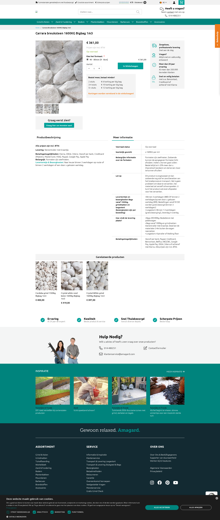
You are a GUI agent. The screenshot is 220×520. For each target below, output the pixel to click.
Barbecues (40, 481)
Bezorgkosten (92, 467)
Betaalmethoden (94, 471)
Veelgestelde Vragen (95, 484)
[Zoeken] (138, 11)
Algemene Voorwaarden (161, 467)
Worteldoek (41, 464)
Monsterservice (93, 487)
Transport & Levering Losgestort (101, 461)
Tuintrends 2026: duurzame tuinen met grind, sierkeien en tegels (128, 411)
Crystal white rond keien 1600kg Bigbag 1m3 (70, 296)
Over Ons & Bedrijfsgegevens (163, 454)
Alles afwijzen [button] (196, 507)
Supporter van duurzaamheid (163, 457)
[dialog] (110, 507)
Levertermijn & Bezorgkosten (49, 162)
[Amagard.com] (37, 12)
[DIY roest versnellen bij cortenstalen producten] (53, 391)
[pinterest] (167, 482)
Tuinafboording (42, 461)
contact (170, 11)
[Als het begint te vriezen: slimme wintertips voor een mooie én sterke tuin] (167, 391)
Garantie (90, 477)
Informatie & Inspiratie (96, 454)
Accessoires (41, 487)
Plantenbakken (42, 474)
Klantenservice (93, 457)
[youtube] (175, 482)
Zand (76, 408)
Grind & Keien (42, 454)
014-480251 (175, 15)
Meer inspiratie (175, 371)
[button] (73, 516)
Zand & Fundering (43, 467)
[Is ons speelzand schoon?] (91, 391)
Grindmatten (41, 457)
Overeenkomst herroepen (98, 481)
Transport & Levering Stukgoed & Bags (103, 464)
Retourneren (92, 474)
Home (38, 28)
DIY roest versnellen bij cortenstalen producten (51, 411)
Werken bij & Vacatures (160, 460)
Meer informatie (123, 137)
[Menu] (215, 493)
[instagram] (152, 482)
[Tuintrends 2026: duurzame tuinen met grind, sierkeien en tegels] (129, 391)
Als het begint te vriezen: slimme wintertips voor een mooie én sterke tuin (165, 413)
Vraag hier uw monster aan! (59, 125)
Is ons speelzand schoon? (84, 410)
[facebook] (159, 482)
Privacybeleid (156, 471)
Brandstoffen (41, 484)
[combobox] (106, 11)
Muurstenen (41, 477)
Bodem (39, 471)
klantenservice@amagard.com (119, 353)
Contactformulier (157, 347)
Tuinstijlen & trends (44, 408)
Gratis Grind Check (94, 491)
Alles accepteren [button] (162, 507)
